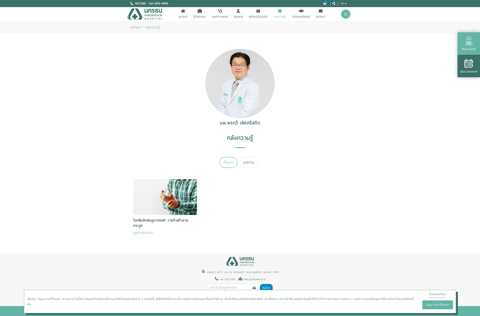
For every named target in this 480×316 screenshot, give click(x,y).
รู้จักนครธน (199, 16)
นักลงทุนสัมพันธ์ (301, 16)
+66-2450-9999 (226, 279)
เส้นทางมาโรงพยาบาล (254, 279)
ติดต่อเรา (321, 16)
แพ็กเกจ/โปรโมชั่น (258, 16)
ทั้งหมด (228, 162)
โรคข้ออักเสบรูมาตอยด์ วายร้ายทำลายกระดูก (160, 222)
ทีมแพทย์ (238, 16)
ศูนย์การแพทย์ (220, 16)
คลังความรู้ (279, 16)
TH (342, 3)
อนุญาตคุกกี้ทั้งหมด (437, 304)
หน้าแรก (183, 16)
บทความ (248, 162)
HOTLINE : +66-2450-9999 (151, 3)
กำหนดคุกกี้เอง (437, 294)
